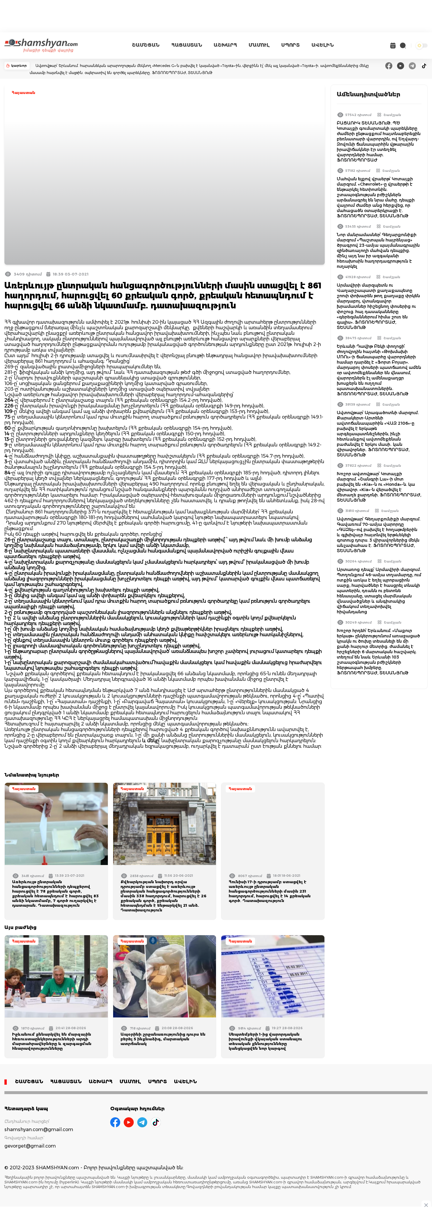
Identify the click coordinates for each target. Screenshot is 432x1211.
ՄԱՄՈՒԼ (259, 45)
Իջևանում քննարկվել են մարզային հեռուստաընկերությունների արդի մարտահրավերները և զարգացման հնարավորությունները (51, 1041)
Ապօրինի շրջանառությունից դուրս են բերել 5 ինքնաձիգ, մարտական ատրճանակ (162, 1039)
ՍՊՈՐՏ (290, 45)
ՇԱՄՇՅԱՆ (146, 45)
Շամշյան (392, 115)
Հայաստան (23, 92)
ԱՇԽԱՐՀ (225, 45)
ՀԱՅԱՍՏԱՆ (186, 45)
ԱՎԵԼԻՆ (323, 45)
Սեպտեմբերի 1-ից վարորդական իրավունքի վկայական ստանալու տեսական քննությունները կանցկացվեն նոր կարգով (265, 1041)
